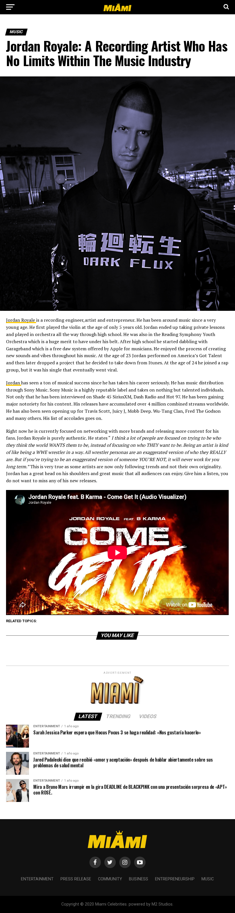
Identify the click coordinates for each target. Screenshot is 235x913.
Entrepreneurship (175, 879)
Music (207, 879)
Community (110, 879)
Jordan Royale (21, 320)
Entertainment (37, 879)
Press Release (75, 879)
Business (138, 879)
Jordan (13, 383)
